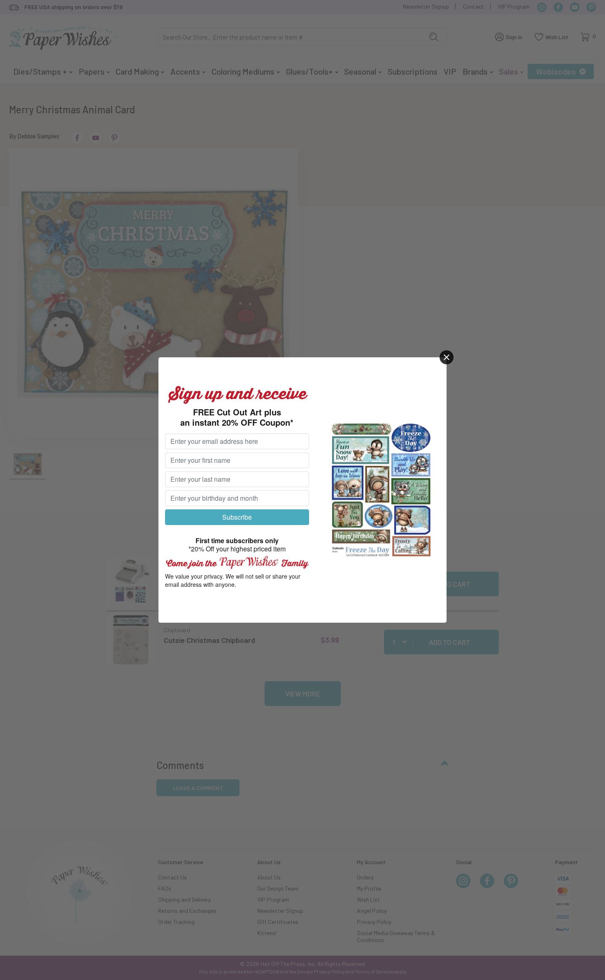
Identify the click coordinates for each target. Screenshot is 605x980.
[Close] (447, 357)
